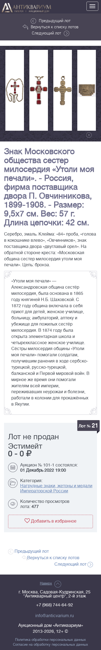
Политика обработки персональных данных (50, 639)
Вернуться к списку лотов (54, 26)
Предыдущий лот (55, 20)
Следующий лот (46, 33)
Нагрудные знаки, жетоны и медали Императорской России (56, 488)
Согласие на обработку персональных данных (50, 644)
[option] (15, 90)
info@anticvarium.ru (54, 615)
